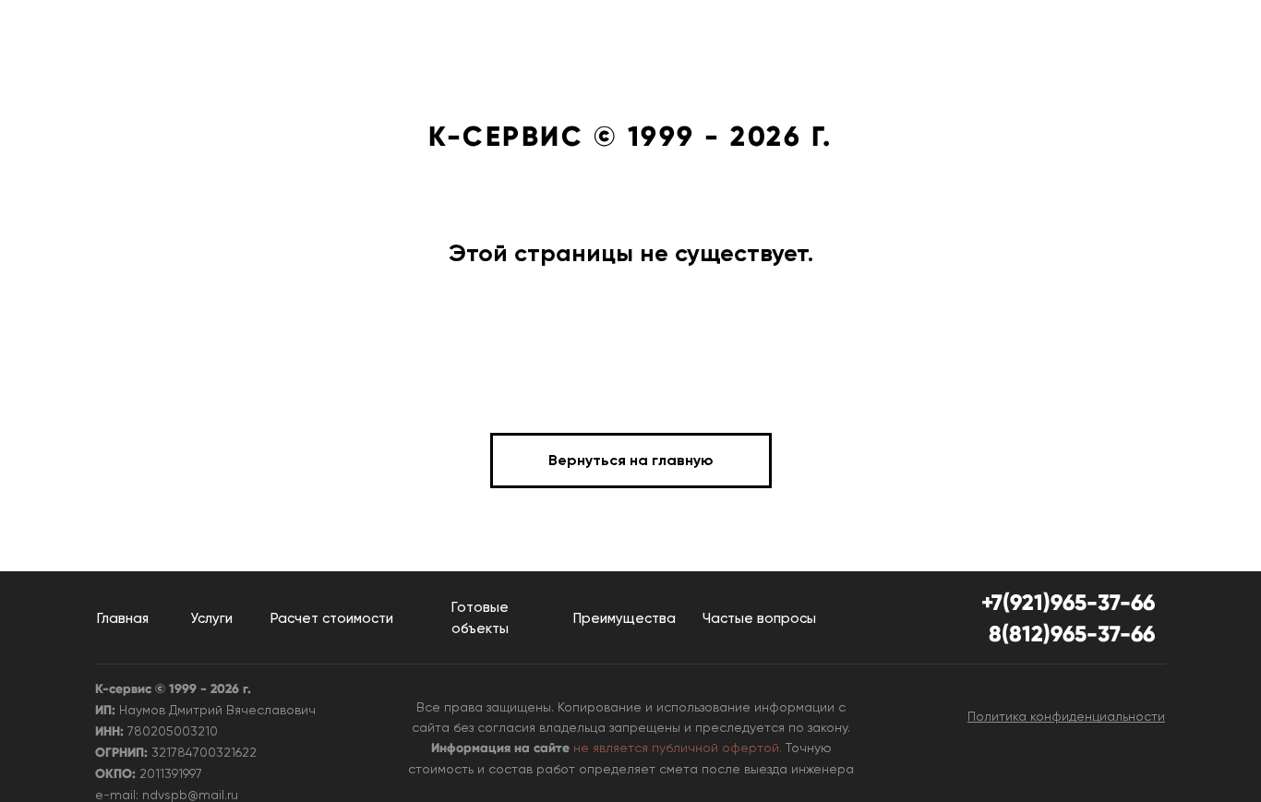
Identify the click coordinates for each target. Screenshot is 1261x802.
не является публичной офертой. (677, 747)
